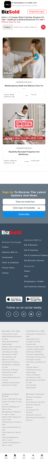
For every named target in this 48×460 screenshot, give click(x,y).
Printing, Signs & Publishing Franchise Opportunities (34, 369)
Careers (5, 273)
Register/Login (36, 11)
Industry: (9, 94)
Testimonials (7, 257)
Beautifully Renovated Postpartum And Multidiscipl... (24, 153)
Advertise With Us (10, 252)
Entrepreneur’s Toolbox (34, 281)
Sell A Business (31, 245)
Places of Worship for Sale (12, 399)
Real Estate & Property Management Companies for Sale (11, 364)
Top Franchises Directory (35, 287)
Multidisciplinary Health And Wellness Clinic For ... (24, 87)
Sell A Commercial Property (36, 255)
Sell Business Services (34, 260)
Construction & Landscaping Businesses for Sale (11, 377)
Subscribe (24, 214)
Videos (27, 271)
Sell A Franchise (31, 250)
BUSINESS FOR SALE (24, 82)
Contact (5, 247)
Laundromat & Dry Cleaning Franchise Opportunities (33, 341)
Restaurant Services (33, 415)
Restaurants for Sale (9, 334)
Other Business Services (35, 402)
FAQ (26, 276)
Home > (5, 17)
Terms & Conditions (10, 263)
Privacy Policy (8, 268)
